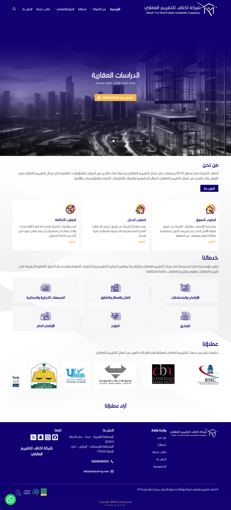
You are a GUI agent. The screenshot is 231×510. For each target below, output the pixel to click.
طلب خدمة (43, 9)
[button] (14, 8)
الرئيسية (115, 9)
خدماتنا (82, 9)
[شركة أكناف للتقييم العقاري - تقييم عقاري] (181, 9)
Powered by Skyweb (115, 505)
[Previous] (222, 375)
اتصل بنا (27, 9)
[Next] (6, 375)
